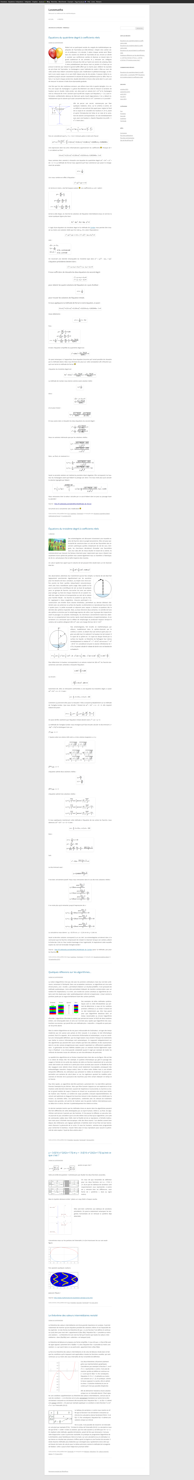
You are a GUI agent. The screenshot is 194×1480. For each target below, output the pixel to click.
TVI (97, 1451)
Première (70, 1140)
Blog (48, 2)
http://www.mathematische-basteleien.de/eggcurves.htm (73, 1298)
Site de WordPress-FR (126, 140)
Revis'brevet (62, 2)
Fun (68, 513)
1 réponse (51, 534)
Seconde (76, 1140)
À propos (70, 2)
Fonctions (4, 2)
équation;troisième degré (101, 957)
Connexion (123, 133)
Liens (93, 2)
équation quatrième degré (102, 513)
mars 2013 (123, 99)
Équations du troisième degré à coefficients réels (73, 528)
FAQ (88, 2)
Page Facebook (80, 2)
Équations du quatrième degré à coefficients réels (74, 37)
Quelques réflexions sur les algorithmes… (69, 972)
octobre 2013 (124, 89)
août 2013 (123, 94)
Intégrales (28, 2)
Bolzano (86, 1451)
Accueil (50, 19)
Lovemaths (55, 10)
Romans (98, 2)
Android (41, 2)
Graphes (35, 2)
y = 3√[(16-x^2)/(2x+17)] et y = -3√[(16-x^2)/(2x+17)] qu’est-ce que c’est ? (79, 1154)
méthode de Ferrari (54, 516)
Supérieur (73, 513)
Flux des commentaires (127, 138)
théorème (93, 1451)
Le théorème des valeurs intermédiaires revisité (73, 1315)
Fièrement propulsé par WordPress (58, 1471)
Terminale (80, 513)
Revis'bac (54, 2)
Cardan (92, 227)
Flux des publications (126, 135)
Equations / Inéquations (15, 2)
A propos (60, 19)
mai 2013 (123, 97)
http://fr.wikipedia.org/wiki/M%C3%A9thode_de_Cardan (73, 950)
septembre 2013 (125, 92)
